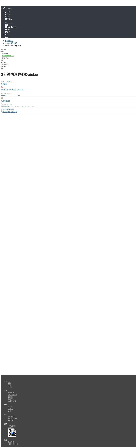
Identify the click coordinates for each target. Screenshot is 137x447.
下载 (8, 15)
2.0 (8, 16)
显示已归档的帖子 (7, 109)
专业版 (9, 19)
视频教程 (3, 49)
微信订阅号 (11, 428)
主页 (8, 12)
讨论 (9, 81)
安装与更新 (5, 53)
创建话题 (4, 84)
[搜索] (6, 25)
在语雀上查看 (11, 112)
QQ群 (12, 420)
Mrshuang (3, 95)
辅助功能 (3, 66)
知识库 (10, 397)
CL (19, 95)
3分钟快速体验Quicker (8, 56)
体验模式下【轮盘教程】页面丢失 (12, 89)
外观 (9, 411)
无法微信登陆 (5, 101)
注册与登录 (5, 58)
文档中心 (10, 41)
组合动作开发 (12, 395)
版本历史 (11, 399)
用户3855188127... (6, 106)
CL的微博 (13, 426)
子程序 (10, 409)
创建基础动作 (4, 64)
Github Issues (12, 418)
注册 (6, 37)
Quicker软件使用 (11, 43)
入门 (2, 60)
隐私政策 (11, 442)
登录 (8, 34)
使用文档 (11, 393)
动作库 (10, 407)
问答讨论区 (11, 416)
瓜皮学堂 (11, 401)
